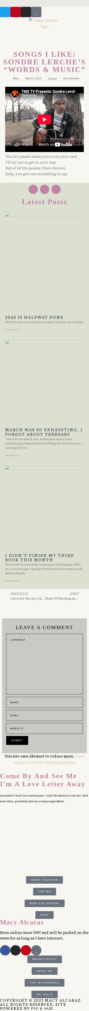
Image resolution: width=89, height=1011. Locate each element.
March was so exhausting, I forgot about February (44, 432)
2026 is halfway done (34, 317)
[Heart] (36, 12)
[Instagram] (26, 12)
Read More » (12, 329)
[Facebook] (5, 950)
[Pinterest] (15, 12)
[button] (44, 3)
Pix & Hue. (43, 1008)
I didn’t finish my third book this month (39, 558)
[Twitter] (5, 12)
